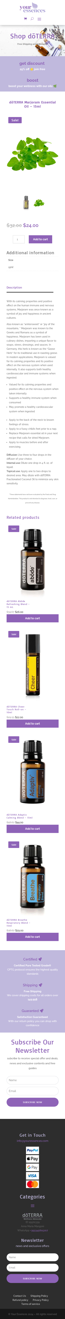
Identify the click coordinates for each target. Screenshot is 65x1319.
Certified (30, 959)
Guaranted (30, 1011)
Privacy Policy (41, 1300)
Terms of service (30, 1304)
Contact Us (19, 1296)
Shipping (30, 985)
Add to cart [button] (32, 618)
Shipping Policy (39, 1296)
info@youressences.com (32, 1141)
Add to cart (40, 239)
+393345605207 (39, 1230)
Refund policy (20, 1300)
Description (14, 287)
